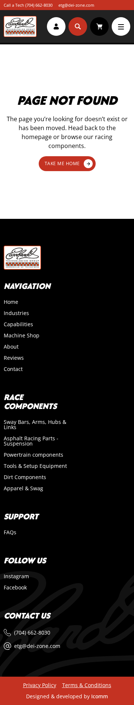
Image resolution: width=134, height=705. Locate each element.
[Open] (121, 26)
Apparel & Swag (23, 488)
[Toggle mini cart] (99, 26)
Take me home (62, 163)
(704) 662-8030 (38, 5)
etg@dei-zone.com (76, 5)
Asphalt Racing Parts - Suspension (31, 441)
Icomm (99, 696)
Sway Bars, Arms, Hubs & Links (35, 424)
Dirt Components (25, 477)
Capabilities (18, 324)
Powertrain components (33, 454)
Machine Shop (21, 335)
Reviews (14, 358)
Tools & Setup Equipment (35, 466)
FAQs (10, 532)
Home (11, 302)
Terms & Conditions (86, 685)
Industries (16, 313)
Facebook (15, 587)
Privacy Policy (39, 685)
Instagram (16, 576)
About (11, 346)
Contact (13, 369)
